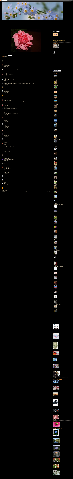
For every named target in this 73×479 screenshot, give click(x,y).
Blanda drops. (55, 215)
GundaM (4, 107)
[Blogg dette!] (9, 55)
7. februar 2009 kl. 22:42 (7, 136)
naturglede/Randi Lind (6, 158)
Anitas (54, 239)
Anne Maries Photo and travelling (58, 134)
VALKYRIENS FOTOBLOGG (57, 250)
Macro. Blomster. (5, 56)
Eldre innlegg (48, 191)
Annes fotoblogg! (56, 80)
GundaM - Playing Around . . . (57, 139)
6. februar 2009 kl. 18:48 (7, 92)
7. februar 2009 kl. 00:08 (7, 127)
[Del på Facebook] (10, 55)
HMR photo (55, 128)
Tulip (4, 94)
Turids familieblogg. (56, 118)
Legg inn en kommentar (4, 190)
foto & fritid (55, 123)
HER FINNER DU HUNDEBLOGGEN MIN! (57, 26)
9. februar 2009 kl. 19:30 (7, 180)
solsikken (55, 74)
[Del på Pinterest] (11, 55)
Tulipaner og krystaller (6, 142)
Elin (54, 261)
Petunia (55, 220)
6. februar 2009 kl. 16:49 (7, 80)
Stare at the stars (56, 280)
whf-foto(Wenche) (56, 199)
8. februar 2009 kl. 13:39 (7, 173)
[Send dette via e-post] (8, 55)
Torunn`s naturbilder (56, 255)
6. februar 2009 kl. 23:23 (7, 121)
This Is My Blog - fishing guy (7, 78)
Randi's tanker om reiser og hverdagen (58, 204)
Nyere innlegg (3, 191)
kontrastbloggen (56, 245)
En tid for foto (55, 299)
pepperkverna (5, 178)
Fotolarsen (55, 147)
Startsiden (26, 191)
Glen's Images (55, 285)
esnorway (55, 290)
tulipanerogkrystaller (56, 309)
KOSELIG (55, 145)
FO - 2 (4, 182)
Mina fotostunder (56, 104)
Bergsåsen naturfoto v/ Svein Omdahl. (58, 266)
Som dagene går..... (56, 85)
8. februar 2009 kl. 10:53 (7, 160)
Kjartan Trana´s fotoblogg (57, 99)
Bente (4, 89)
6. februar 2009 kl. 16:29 (7, 71)
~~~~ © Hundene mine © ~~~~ (57, 304)
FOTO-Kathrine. (56, 185)
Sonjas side (55, 234)
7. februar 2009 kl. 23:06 (7, 152)
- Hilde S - (55, 161)
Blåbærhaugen (55, 166)
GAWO (4, 82)
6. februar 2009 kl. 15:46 (7, 66)
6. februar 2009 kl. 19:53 (7, 102)
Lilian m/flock (5, 98)
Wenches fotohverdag (56, 209)
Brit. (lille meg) (5, 73)
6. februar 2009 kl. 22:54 (7, 114)
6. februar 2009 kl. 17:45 (7, 84)
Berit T (4, 116)
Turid (4, 63)
